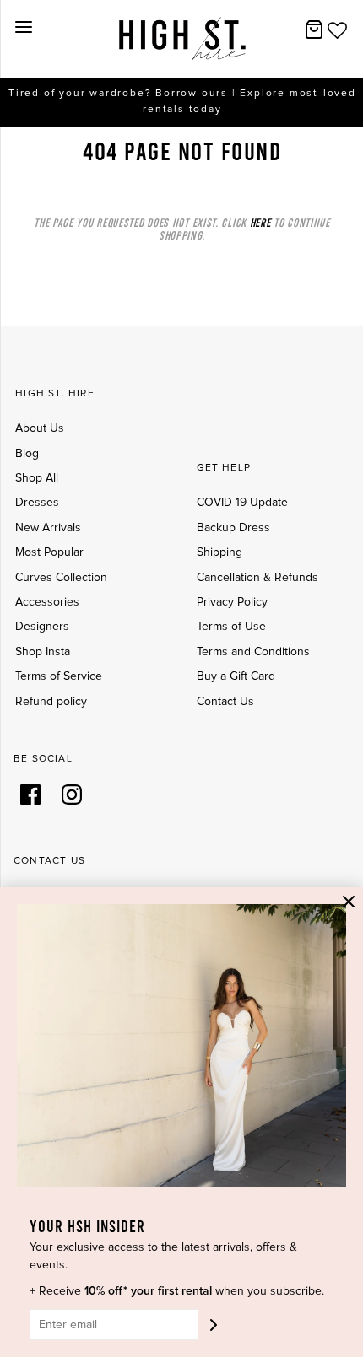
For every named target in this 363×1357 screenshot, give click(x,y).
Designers (42, 627)
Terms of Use (231, 627)
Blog (27, 454)
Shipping (219, 552)
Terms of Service (58, 676)
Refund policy (51, 702)
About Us (39, 428)
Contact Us (225, 702)
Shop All (36, 478)
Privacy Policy (232, 602)
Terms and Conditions (253, 652)
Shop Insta (42, 652)
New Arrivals (48, 528)
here (260, 222)
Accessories (47, 602)
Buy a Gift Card (236, 676)
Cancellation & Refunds (257, 578)
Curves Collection (61, 578)
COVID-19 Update (242, 503)
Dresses (37, 503)
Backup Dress (233, 528)
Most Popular (49, 552)
